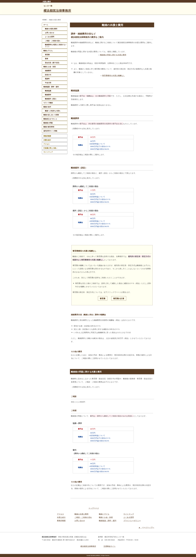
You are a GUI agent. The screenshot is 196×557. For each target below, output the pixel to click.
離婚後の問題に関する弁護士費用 (113, 54)
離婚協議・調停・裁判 (51, 87)
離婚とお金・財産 (49, 66)
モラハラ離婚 (48, 103)
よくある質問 (49, 36)
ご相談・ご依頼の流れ (52, 41)
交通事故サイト (110, 546)
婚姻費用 (48, 70)
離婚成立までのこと (50, 119)
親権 (46, 58)
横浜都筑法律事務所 (57, 10)
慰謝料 (47, 78)
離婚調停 (48, 94)
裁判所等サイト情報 (50, 131)
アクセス (46, 144)
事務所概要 (47, 136)
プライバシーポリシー (132, 520)
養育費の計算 (119, 298)
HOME (44, 20)
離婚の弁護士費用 (51, 29)
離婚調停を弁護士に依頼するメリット (55, 45)
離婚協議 (48, 91)
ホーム (45, 24)
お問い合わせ (49, 33)
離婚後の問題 (48, 123)
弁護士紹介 (47, 140)
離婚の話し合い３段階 (51, 115)
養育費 (103, 298)
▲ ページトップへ (146, 527)
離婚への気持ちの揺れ (52, 111)
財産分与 (48, 75)
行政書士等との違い (50, 148)
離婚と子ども (48, 50)
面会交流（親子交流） (52, 62)
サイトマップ (48, 152)
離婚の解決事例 (48, 127)
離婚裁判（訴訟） (51, 99)
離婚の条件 (47, 107)
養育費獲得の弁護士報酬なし (113, 75)
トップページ (94, 508)
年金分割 (48, 82)
